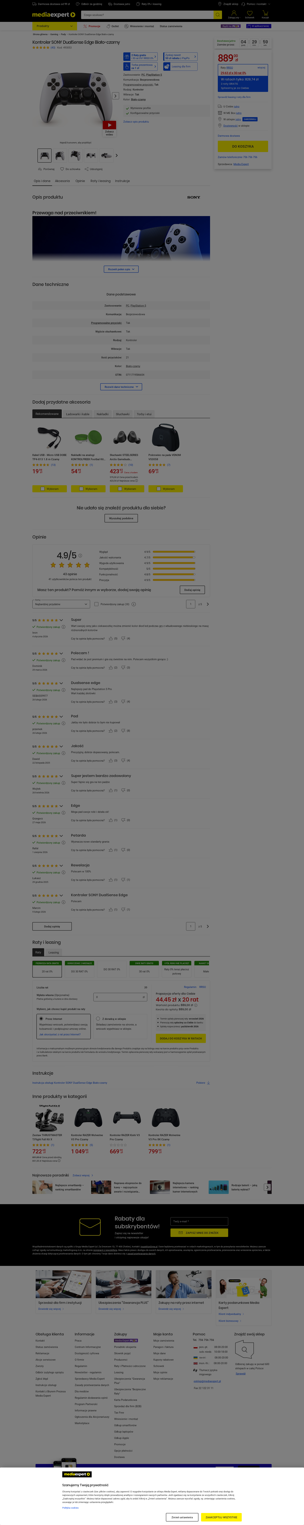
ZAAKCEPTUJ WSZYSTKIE (221, 1517)
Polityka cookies (70, 1507)
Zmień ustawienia (182, 1517)
